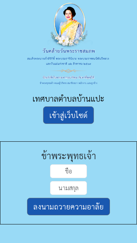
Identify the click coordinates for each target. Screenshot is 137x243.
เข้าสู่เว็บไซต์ (68, 115)
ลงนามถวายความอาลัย (68, 206)
